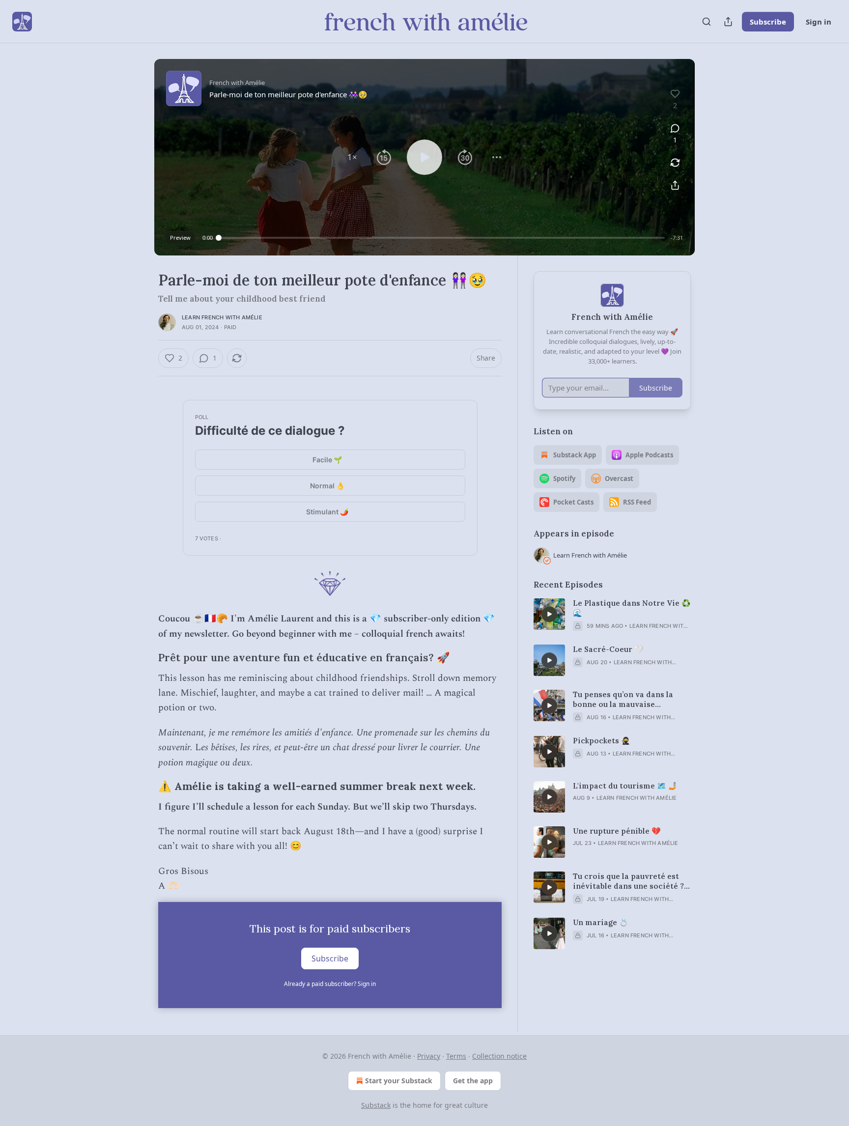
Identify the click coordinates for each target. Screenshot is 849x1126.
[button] (352, 157)
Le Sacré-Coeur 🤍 (608, 649)
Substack (376, 1105)
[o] (549, 614)
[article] (612, 614)
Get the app (473, 1080)
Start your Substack (398, 1080)
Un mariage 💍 (600, 922)
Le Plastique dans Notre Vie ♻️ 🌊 (632, 608)
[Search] (706, 21)
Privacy (428, 1056)
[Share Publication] (728, 21)
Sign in (818, 22)
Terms (456, 1056)
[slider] (442, 238)
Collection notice (499, 1056)
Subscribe (768, 22)
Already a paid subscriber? (330, 984)
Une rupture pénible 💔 (617, 831)
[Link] (144, 658)
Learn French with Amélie (222, 317)
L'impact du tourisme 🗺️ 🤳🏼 (625, 785)
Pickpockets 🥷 (601, 740)
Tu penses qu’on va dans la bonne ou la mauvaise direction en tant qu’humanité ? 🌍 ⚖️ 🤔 (630, 699)
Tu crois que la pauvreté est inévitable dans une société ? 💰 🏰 (628, 881)
